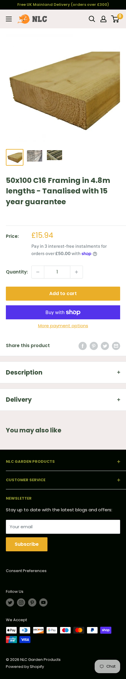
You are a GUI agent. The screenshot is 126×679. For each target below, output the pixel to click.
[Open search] (92, 19)
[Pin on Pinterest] (94, 346)
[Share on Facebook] (83, 346)
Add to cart (63, 293)
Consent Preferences (26, 571)
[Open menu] (9, 19)
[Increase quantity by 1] (76, 272)
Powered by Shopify (25, 666)
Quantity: (17, 272)
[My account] (103, 19)
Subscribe (27, 544)
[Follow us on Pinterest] (32, 602)
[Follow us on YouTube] (43, 602)
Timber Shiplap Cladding (31, 216)
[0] (115, 18)
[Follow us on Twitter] (10, 602)
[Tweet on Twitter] (105, 346)
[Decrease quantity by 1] (38, 272)
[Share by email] (116, 346)
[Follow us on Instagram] (21, 602)
